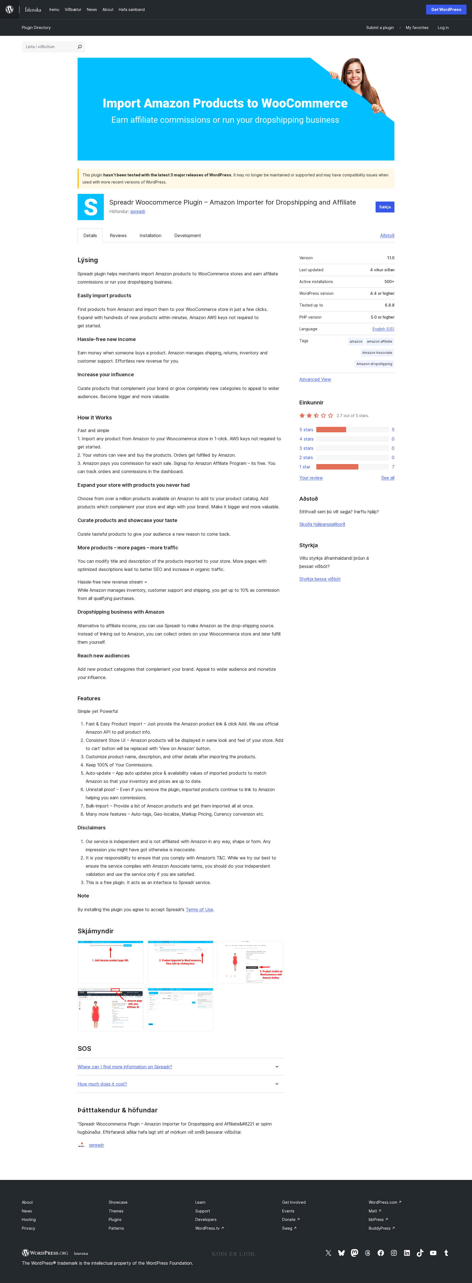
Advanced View (315, 379)
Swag (289, 1228)
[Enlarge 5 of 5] (206, 995)
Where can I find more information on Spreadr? (125, 1066)
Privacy (28, 1228)
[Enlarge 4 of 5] (136, 995)
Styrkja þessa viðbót (320, 579)
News (27, 1211)
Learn (200, 1202)
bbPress (378, 1219)
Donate (291, 1219)
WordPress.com (385, 1202)
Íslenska (81, 1253)
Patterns (116, 1228)
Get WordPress (446, 9)
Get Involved (294, 1202)
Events (288, 1211)
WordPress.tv (209, 1228)
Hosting (29, 1219)
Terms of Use (199, 909)
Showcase (118, 1202)
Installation (150, 235)
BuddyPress (382, 1228)
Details (90, 235)
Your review (311, 477)
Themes (116, 1211)
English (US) (383, 328)
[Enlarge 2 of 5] (206, 948)
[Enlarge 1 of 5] (136, 948)
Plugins (115, 1219)
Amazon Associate (377, 353)
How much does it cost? (102, 1084)
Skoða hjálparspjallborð (322, 524)
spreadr (137, 211)
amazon (356, 341)
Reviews (118, 235)
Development (187, 235)
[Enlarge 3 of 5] (276, 948)
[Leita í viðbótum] (79, 46)
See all (387, 477)
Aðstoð (387, 235)
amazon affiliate (379, 341)
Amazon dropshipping (374, 364)
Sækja (385, 207)
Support (202, 1211)
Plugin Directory (36, 27)
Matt (375, 1211)
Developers (206, 1219)
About (27, 1202)
